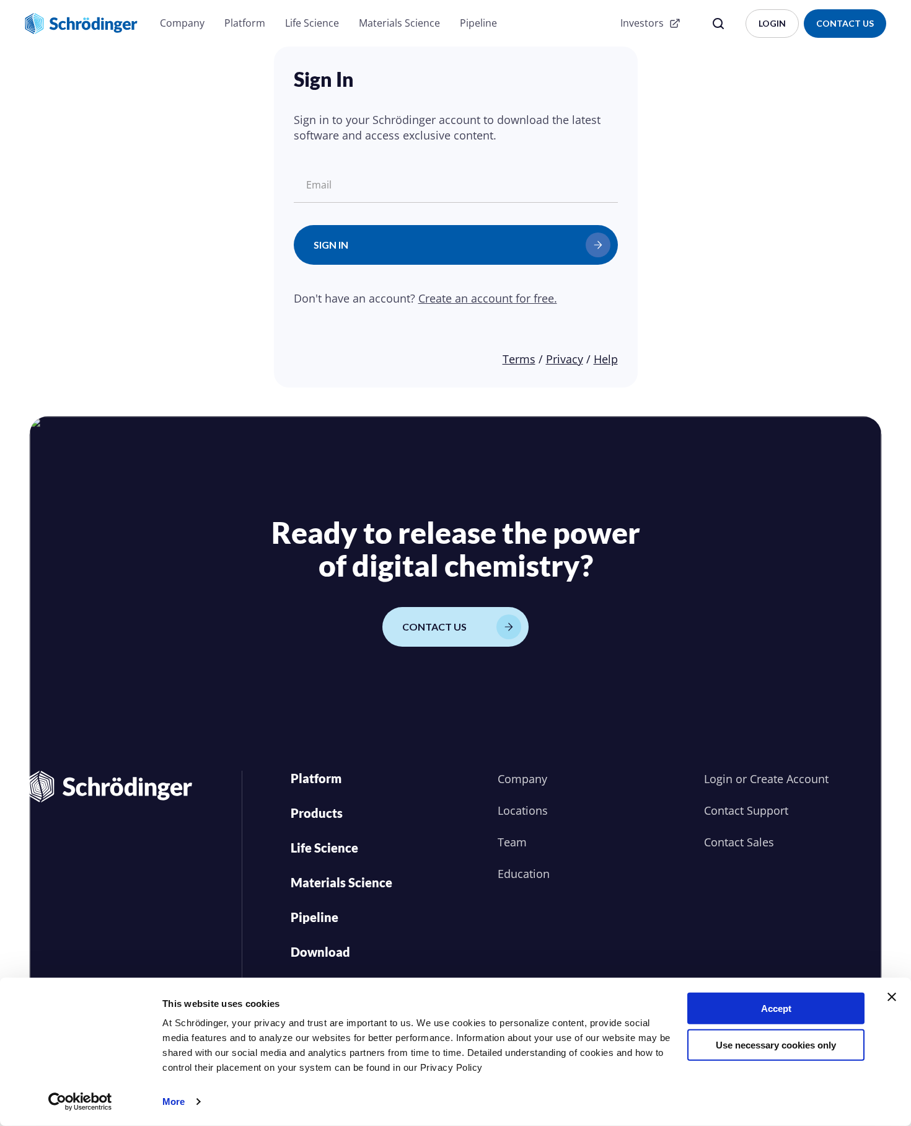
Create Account (789, 778)
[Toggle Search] (718, 23)
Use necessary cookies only (776, 1044)
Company (182, 23)
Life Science (312, 23)
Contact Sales (739, 842)
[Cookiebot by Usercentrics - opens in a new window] (80, 1102)
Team (512, 842)
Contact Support (746, 810)
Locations (523, 810)
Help (606, 359)
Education (524, 873)
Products (317, 812)
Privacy (564, 359)
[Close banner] (891, 997)
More (173, 1101)
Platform (244, 23)
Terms (519, 359)
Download (320, 951)
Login (718, 778)
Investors (642, 23)
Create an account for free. (487, 298)
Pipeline (478, 23)
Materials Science (399, 23)
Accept (776, 1008)
